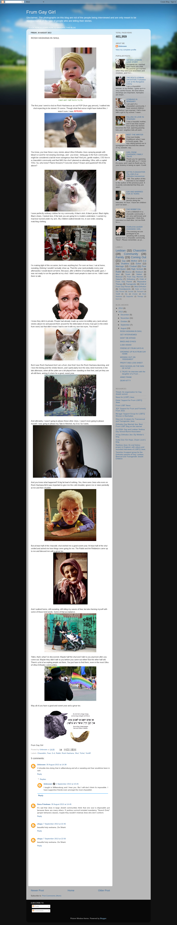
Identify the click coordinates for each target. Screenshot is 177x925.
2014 (121, 308)
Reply (39, 774)
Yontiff (88, 753)
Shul (77, 753)
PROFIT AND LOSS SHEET (131, 363)
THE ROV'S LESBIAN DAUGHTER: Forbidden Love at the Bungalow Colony (136, 81)
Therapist (140, 291)
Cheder (135, 294)
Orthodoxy (131, 279)
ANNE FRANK (126, 377)
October (124, 321)
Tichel (82, 753)
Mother (134, 261)
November (125, 318)
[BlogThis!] (67, 749)
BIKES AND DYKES (128, 342)
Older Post (104, 890)
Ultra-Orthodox (140, 287)
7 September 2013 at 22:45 (54, 824)
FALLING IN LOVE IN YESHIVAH (135, 118)
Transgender (131, 284)
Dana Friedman (44, 804)
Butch (117, 299)
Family (120, 257)
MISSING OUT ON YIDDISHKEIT (127, 358)
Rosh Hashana (68, 753)
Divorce (128, 272)
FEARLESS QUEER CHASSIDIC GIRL (134, 228)
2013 (121, 312)
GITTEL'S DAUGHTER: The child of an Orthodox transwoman (136, 174)
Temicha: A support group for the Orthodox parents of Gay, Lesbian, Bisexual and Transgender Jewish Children (130, 455)
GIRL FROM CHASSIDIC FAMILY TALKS (134, 154)
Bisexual (119, 277)
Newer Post (37, 890)
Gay (124, 261)
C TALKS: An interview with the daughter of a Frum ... (132, 373)
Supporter (129, 296)
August (124, 328)
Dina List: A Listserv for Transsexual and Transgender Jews (130, 420)
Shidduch (139, 272)
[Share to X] (70, 749)
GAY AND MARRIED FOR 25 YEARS (134, 193)
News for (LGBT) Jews (125, 397)
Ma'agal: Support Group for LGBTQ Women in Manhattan (130, 415)
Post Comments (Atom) (51, 896)
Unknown (41, 765)
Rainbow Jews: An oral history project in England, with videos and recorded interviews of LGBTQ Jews (130, 447)
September (125, 325)
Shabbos (125, 263)
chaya (40, 824)
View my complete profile (126, 50)
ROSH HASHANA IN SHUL (131, 331)
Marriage (120, 266)
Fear (49, 753)
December (125, 315)
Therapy (140, 296)
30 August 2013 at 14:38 (56, 765)
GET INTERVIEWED (128, 335)
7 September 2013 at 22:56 (54, 839)
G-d (53, 753)
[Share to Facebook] (72, 749)
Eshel (138, 263)
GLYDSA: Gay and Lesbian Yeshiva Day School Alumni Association (130, 431)
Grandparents (125, 289)
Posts (36, 906)
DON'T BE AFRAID (128, 338)
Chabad (133, 266)
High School (137, 269)
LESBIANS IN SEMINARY (131, 100)
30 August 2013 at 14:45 (61, 804)
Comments (38, 911)
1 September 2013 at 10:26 (67, 784)
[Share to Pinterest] (75, 749)
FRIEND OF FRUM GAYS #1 (132, 348)
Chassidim (41, 753)
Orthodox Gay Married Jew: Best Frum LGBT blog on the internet (129, 425)
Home (71, 890)
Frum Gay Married (135, 277)
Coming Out (138, 257)
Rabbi (58, 753)
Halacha (119, 279)
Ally (126, 294)
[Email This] (65, 749)
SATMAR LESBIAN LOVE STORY (134, 61)
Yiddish (139, 274)
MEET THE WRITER (134, 135)
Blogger (103, 918)
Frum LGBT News (123, 405)
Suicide (130, 291)
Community (131, 254)
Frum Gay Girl (41, 12)
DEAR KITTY (125, 381)
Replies (43, 779)
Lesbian (121, 250)
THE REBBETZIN (133, 209)
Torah (127, 274)
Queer (123, 269)
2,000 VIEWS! (126, 345)
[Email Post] (60, 750)
